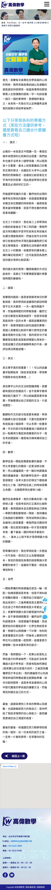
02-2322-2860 (15, 845)
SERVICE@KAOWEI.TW (21, 841)
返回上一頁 (18, 756)
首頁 (3, 22)
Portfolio (11, 22)
